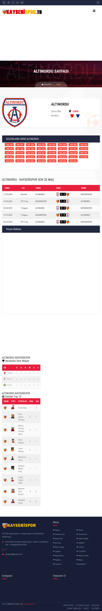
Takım (58, 84)
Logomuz (58, 551)
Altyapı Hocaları (83, 556)
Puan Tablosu (74, 608)
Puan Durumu (82, 534)
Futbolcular (82, 605)
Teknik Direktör (83, 539)
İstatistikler (82, 564)
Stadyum (58, 560)
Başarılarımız (59, 556)
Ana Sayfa (68, 605)
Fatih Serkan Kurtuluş (21, 417)
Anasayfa (47, 84)
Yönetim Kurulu (60, 534)
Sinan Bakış (22, 408)
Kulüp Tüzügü (59, 547)
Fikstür (80, 530)
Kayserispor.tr (29, 604)
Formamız (58, 564)
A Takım (81, 547)
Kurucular (58, 543)
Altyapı (80, 560)
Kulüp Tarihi (59, 539)
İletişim (95, 608)
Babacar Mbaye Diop (21, 468)
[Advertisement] (51, 37)
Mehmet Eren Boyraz (21, 491)
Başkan (57, 530)
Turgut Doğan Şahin (20, 480)
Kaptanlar (81, 543)
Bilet (86, 608)
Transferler (82, 551)
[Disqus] (51, 273)
